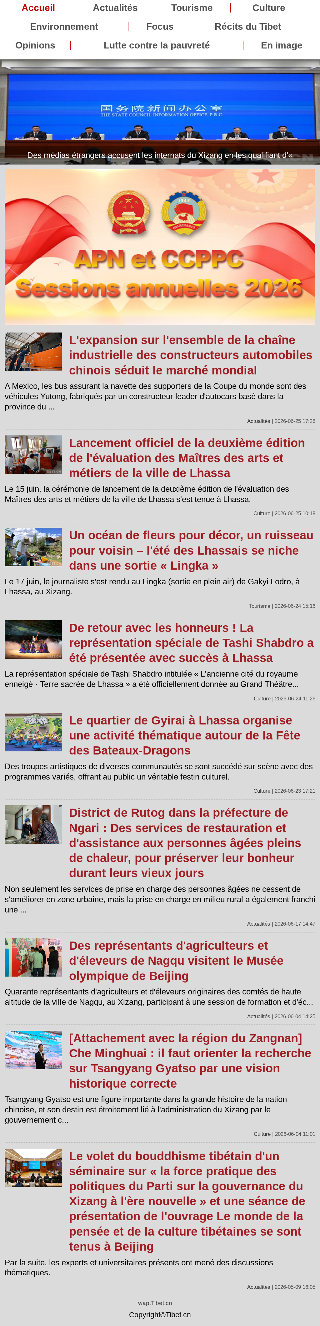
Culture (268, 8)
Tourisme (192, 8)
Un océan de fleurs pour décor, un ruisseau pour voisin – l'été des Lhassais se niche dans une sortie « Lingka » (191, 550)
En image (281, 45)
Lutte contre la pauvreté (157, 45)
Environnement (64, 26)
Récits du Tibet (248, 26)
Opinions (35, 45)
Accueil (38, 8)
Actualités (115, 8)
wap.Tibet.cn (155, 1303)
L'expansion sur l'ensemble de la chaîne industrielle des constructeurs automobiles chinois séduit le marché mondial (190, 355)
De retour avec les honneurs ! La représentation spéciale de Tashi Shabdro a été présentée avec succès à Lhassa (191, 642)
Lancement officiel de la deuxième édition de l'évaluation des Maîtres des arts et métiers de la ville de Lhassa (187, 458)
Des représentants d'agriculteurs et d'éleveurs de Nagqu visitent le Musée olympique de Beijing (176, 960)
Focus (160, 26)
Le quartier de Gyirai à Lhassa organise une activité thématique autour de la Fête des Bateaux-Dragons (184, 735)
